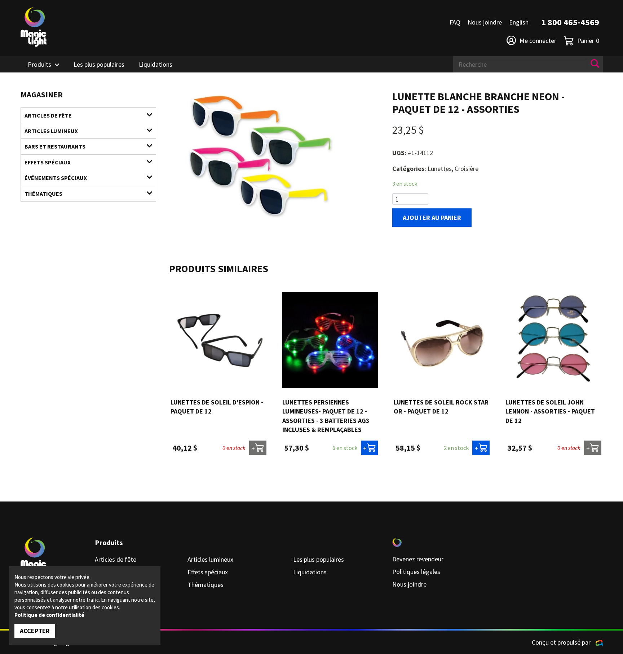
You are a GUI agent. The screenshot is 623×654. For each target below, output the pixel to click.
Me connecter (538, 40)
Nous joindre (485, 22)
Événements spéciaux (56, 177)
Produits (39, 64)
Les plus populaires (99, 64)
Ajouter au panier (432, 217)
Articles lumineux (51, 130)
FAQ (455, 22)
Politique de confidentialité (49, 614)
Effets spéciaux (48, 162)
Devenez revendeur (417, 559)
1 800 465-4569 (570, 22)
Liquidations (155, 64)
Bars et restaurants (55, 146)
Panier (588, 40)
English (519, 22)
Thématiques (43, 193)
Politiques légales (416, 571)
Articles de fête (48, 115)
